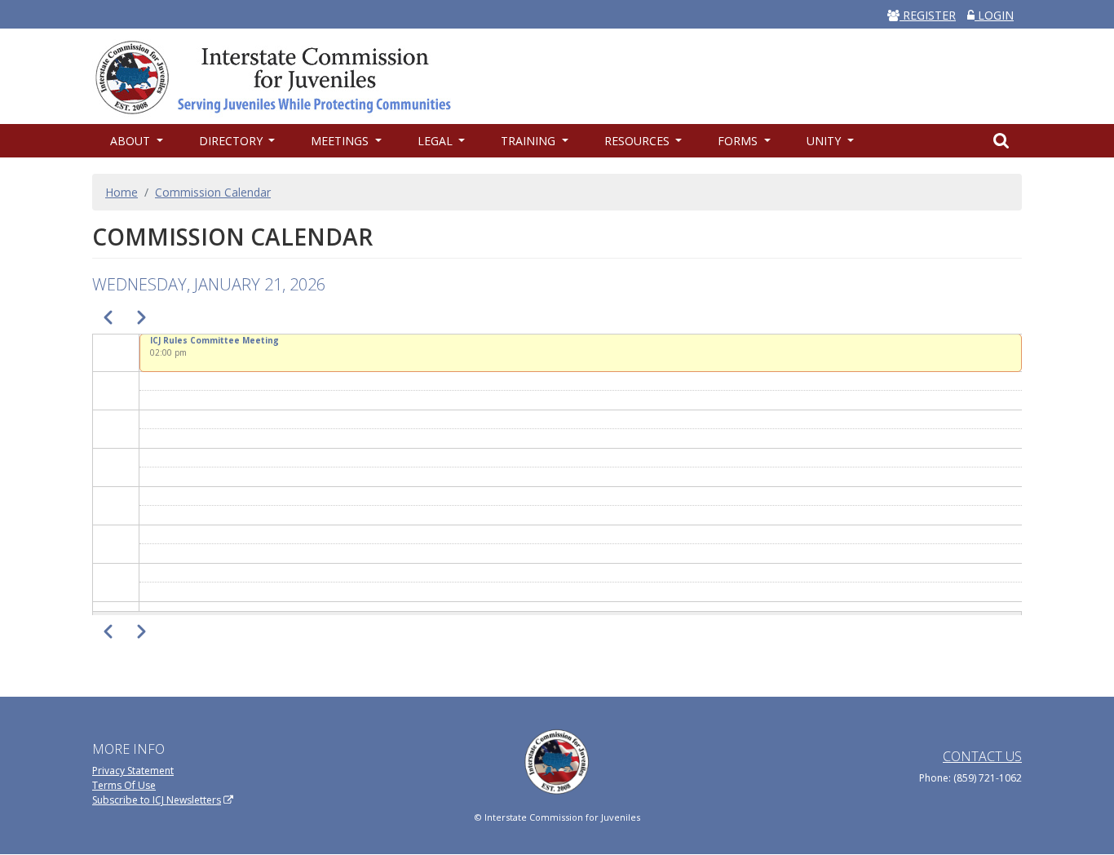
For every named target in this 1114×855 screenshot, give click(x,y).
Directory (232, 140)
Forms (739, 140)
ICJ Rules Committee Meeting (214, 340)
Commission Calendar (213, 192)
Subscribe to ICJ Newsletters (156, 800)
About (131, 140)
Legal (437, 140)
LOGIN (994, 15)
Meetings (341, 140)
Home (121, 192)
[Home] (281, 76)
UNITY (825, 140)
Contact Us (982, 756)
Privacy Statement (133, 770)
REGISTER (928, 15)
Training (530, 140)
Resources (638, 140)
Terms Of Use (124, 785)
